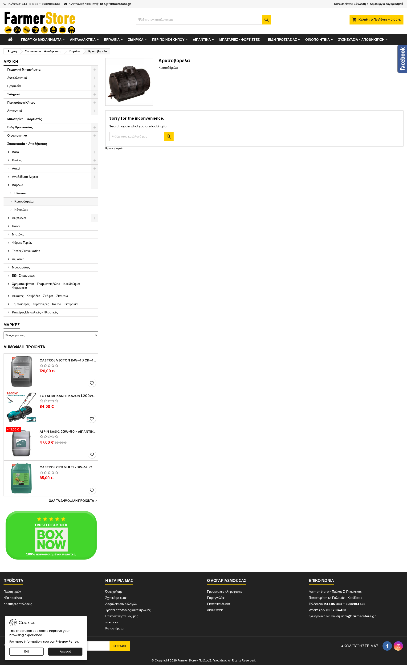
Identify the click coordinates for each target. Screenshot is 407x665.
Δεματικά (18, 259)
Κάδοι (16, 226)
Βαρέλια (17, 185)
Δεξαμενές (19, 218)
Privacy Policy (67, 641)
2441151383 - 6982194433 (40, 4)
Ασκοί (16, 168)
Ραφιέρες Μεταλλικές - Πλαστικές (35, 312)
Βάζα (15, 152)
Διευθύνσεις (215, 610)
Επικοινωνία (321, 580)
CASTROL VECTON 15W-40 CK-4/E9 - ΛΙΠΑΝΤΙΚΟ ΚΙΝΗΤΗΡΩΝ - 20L (68, 360)
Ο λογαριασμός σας (226, 580)
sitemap (111, 622)
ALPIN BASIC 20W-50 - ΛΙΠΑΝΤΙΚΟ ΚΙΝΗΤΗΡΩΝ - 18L (68, 432)
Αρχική (11, 61)
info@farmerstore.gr (115, 4)
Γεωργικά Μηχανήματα (41, 39)
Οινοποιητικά (317, 39)
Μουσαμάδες (21, 267)
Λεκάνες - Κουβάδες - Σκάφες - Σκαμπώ (40, 296)
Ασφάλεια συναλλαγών (121, 604)
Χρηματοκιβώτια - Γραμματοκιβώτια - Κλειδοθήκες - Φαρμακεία (47, 286)
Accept (65, 651)
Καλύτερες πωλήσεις (18, 604)
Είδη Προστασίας (282, 39)
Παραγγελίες (215, 598)
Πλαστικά (20, 193)
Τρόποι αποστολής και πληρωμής (128, 610)
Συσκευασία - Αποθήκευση (361, 39)
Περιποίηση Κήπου (168, 39)
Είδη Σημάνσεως (23, 275)
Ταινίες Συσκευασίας (26, 251)
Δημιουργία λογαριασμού (386, 4)
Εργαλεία (112, 39)
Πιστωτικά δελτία (218, 604)
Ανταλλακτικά (83, 39)
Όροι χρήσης (113, 591)
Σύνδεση (360, 4)
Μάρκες (12, 325)
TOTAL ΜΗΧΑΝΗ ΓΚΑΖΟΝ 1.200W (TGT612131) (68, 396)
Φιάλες (16, 160)
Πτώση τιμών (12, 591)
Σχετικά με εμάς (115, 598)
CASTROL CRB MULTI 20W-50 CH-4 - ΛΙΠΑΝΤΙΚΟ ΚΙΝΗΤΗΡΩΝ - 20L (68, 467)
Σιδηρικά (135, 39)
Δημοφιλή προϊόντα (24, 347)
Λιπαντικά (202, 39)
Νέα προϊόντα (13, 598)
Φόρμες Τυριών (22, 242)
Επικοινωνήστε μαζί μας (121, 616)
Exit (26, 651)
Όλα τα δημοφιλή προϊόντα (73, 501)
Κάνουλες (21, 209)
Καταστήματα (114, 628)
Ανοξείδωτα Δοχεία (25, 176)
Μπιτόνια (18, 234)
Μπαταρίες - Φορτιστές (239, 39)
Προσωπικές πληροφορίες (224, 591)
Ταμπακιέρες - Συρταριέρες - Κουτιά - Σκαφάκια (45, 304)
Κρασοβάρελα (24, 201)
